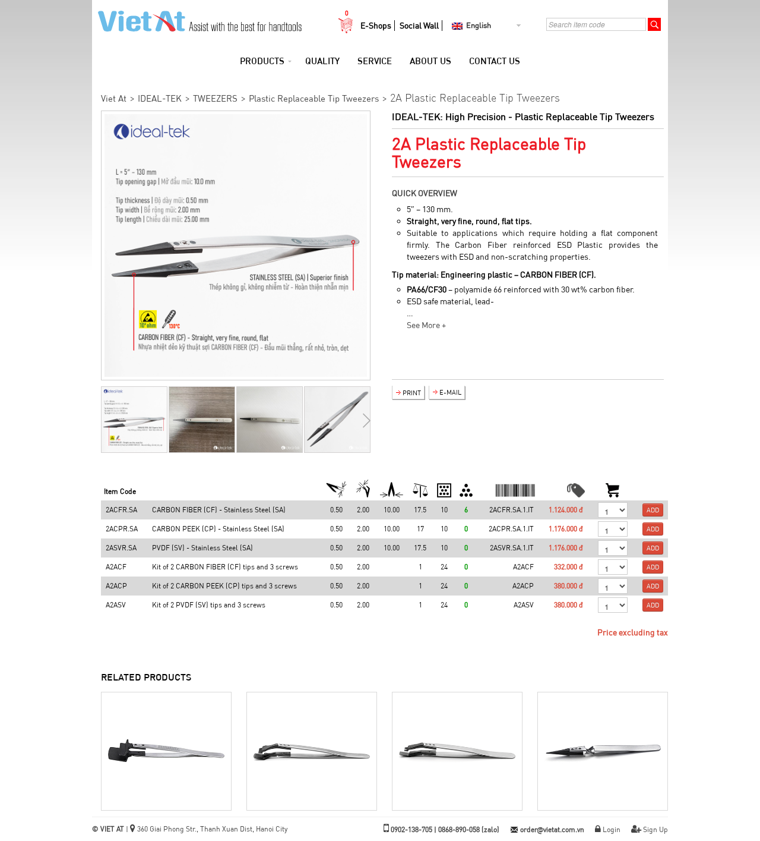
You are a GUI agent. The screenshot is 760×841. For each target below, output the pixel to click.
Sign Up (655, 829)
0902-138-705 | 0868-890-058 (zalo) (445, 829)
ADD (653, 510)
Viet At (113, 98)
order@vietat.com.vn (552, 829)
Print (412, 393)
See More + (426, 325)
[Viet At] (197, 18)
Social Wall (419, 25)
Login (611, 829)
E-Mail (450, 392)
